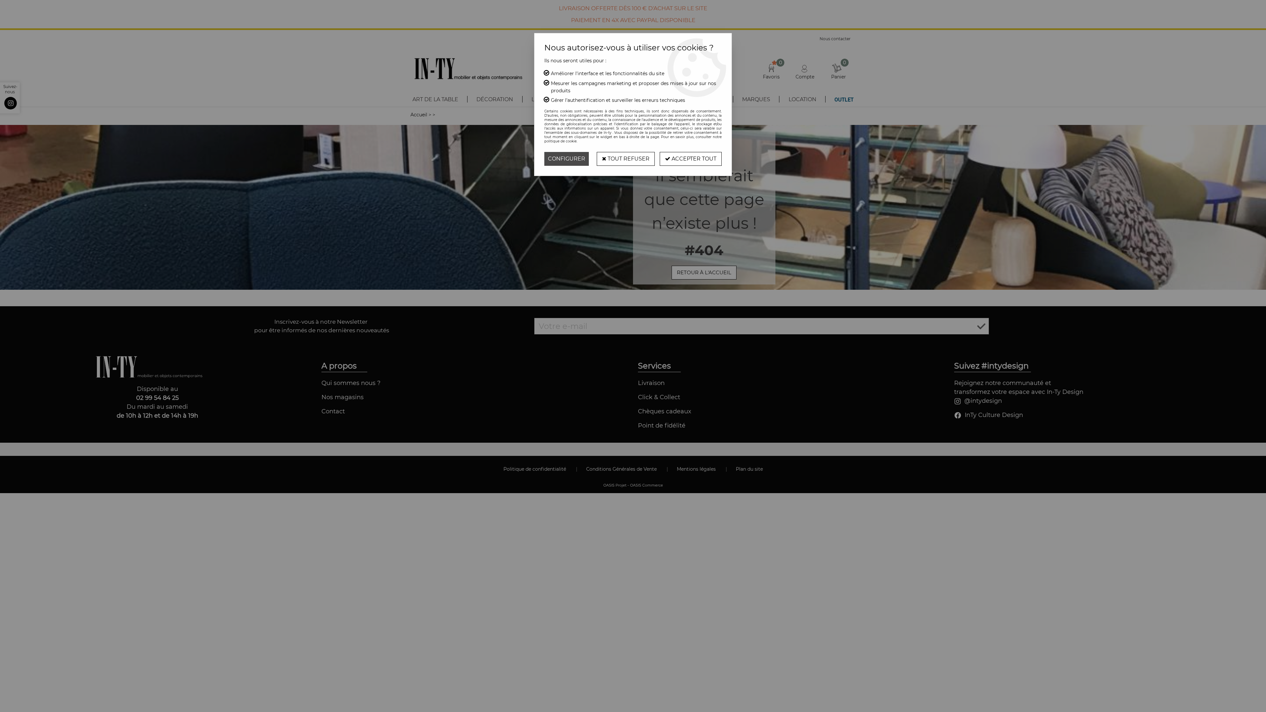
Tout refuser (627, 159)
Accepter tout (693, 159)
